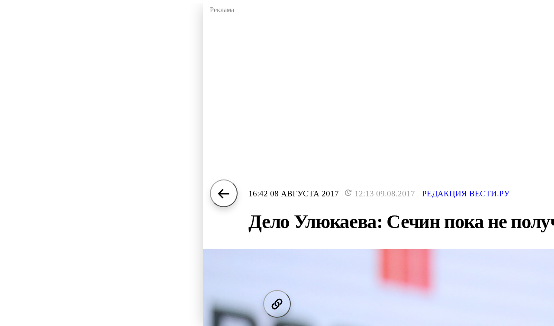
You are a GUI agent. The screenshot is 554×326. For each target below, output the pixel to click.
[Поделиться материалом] (277, 304)
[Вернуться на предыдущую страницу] (224, 193)
